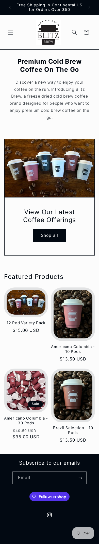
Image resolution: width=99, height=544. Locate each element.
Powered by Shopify (64, 540)
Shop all (49, 235)
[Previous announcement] (9, 7)
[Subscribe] (80, 478)
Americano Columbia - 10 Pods (73, 349)
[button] (10, 32)
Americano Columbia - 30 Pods (26, 420)
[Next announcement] (89, 7)
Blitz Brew (40, 540)
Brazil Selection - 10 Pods (73, 430)
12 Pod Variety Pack (26, 323)
